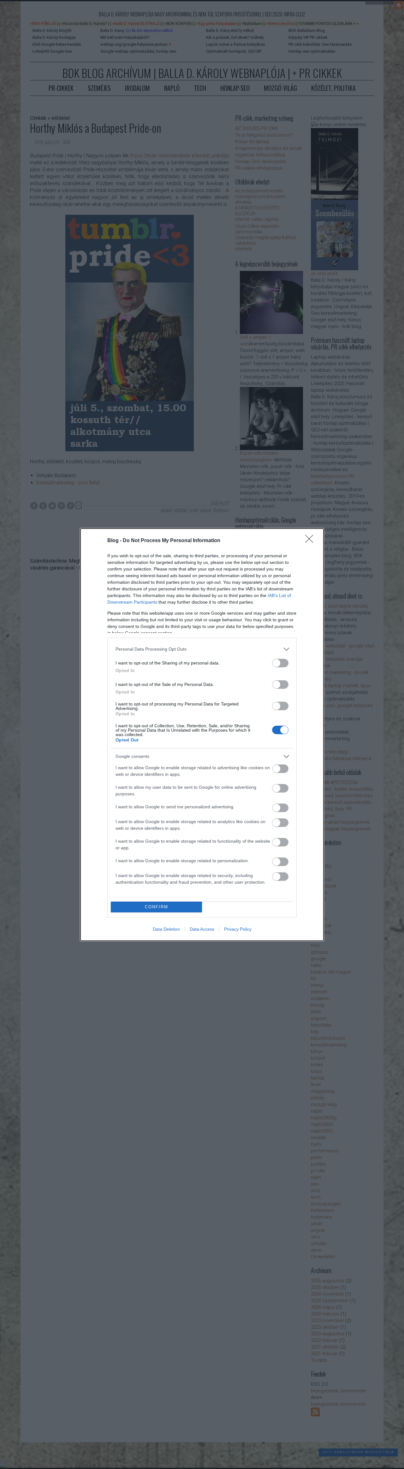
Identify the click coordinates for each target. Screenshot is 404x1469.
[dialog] (202, 735)
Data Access (202, 929)
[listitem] (202, 649)
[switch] (280, 663)
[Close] (311, 541)
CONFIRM (156, 906)
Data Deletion (166, 929)
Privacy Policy (238, 929)
